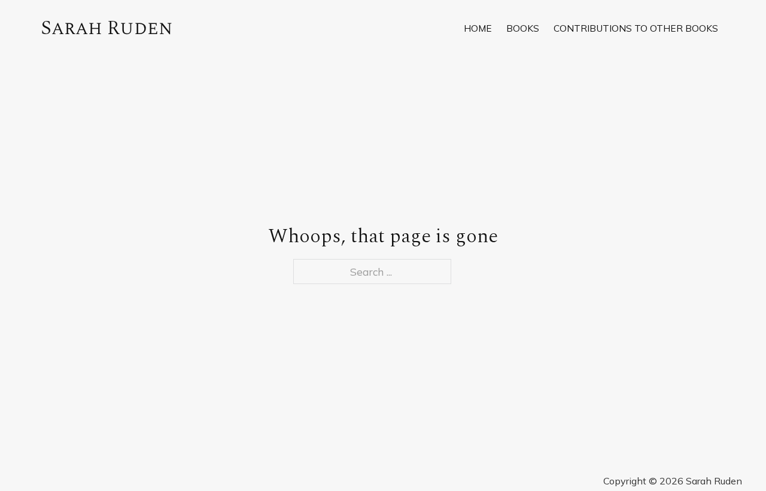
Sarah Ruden (107, 28)
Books (522, 28)
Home (478, 28)
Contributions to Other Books (636, 28)
